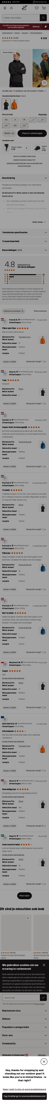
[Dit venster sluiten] (44, 1062)
